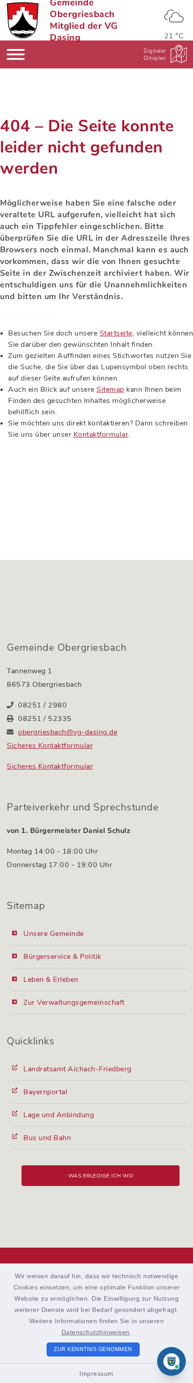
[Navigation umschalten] (15, 54)
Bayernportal (45, 1092)
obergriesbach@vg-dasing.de (67, 732)
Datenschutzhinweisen (95, 1332)
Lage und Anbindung (58, 1115)
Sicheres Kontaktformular (50, 746)
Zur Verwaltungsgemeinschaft (74, 1002)
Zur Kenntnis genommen (93, 1349)
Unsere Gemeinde (53, 934)
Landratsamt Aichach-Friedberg (77, 1069)
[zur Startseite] (23, 20)
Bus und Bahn (47, 1138)
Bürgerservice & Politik (62, 957)
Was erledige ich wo (100, 1175)
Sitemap (110, 389)
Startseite (116, 333)
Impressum (96, 1373)
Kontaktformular (101, 434)
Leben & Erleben (51, 980)
